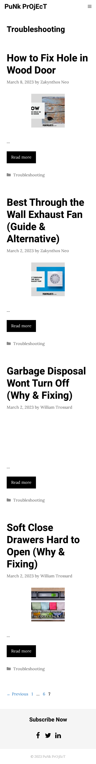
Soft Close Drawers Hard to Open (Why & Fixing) (43, 546)
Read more (21, 157)
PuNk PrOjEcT (25, 7)
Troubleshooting (29, 174)
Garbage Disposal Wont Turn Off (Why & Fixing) (46, 383)
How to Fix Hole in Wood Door (47, 64)
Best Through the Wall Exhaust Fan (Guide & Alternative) (45, 220)
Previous (17, 694)
